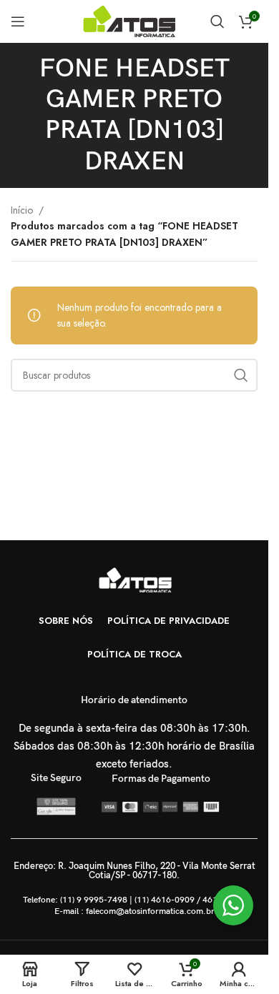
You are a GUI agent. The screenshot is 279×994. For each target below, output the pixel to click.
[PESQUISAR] (241, 375)
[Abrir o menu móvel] (18, 21)
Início (22, 210)
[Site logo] (132, 20)
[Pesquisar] (217, 21)
